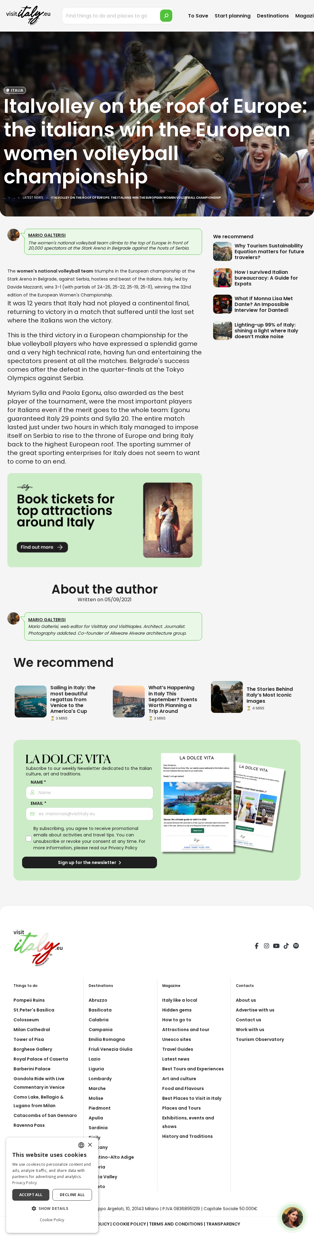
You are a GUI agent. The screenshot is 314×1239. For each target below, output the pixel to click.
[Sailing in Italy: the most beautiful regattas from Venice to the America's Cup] (31, 701)
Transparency (223, 1224)
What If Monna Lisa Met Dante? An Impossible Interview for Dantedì (264, 304)
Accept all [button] (31, 1194)
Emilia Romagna (107, 1039)
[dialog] (52, 1185)
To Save (198, 15)
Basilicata (100, 1010)
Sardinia (98, 1128)
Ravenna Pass (29, 1125)
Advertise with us (255, 1010)
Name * (38, 782)
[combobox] (81, 1145)
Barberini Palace (32, 1069)
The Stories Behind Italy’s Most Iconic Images (270, 695)
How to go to (176, 1020)
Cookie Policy (129, 1224)
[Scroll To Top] (303, 1232)
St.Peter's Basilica (33, 1010)
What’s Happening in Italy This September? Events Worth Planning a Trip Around (172, 699)
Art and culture (179, 1079)
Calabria (99, 1020)
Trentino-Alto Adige (111, 1157)
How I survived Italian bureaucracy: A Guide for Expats (266, 278)
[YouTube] (276, 947)
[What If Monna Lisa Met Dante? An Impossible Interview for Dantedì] (224, 304)
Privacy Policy (123, 848)
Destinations (273, 15)
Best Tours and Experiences (193, 1069)
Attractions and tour (185, 1030)
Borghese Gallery (32, 1049)
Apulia (96, 1118)
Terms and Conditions (176, 1224)
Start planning (233, 15)
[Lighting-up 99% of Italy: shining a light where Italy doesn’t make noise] (224, 330)
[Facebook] (256, 947)
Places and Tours (181, 1108)
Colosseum (26, 1020)
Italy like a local (179, 1000)
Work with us (250, 1030)
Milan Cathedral (31, 1030)
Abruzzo (98, 1000)
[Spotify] (296, 947)
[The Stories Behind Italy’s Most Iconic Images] (227, 697)
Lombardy (100, 1079)
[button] (52, 1209)
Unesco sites (176, 1039)
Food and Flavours (183, 1088)
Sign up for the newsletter (87, 862)
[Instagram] (266, 947)
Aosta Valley (103, 1177)
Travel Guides (177, 1049)
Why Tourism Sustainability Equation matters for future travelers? (269, 251)
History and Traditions (187, 1136)
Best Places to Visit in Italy (191, 1098)
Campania (101, 1030)
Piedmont (100, 1108)
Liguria (96, 1069)
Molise (96, 1098)
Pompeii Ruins (29, 1000)
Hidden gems (177, 1010)
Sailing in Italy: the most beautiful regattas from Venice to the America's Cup (72, 699)
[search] (166, 16)
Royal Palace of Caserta (40, 1059)
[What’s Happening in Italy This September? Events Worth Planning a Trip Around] (129, 701)
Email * (38, 803)
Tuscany (98, 1147)
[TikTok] (286, 947)
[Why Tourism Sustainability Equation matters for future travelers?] (224, 251)
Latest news (176, 1059)
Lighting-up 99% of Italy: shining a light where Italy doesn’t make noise (266, 330)
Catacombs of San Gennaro (45, 1115)
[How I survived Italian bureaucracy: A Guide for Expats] (224, 277)
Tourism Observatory (260, 1039)
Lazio (95, 1059)
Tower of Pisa (28, 1039)
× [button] (89, 1145)
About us (246, 1000)
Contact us (248, 1020)
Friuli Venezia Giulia (110, 1049)
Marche (97, 1088)
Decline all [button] (72, 1194)
